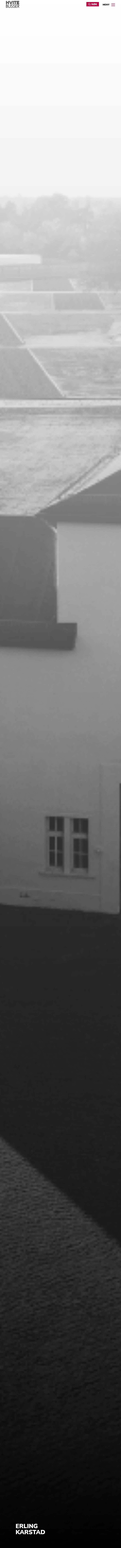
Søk (42, 11)
